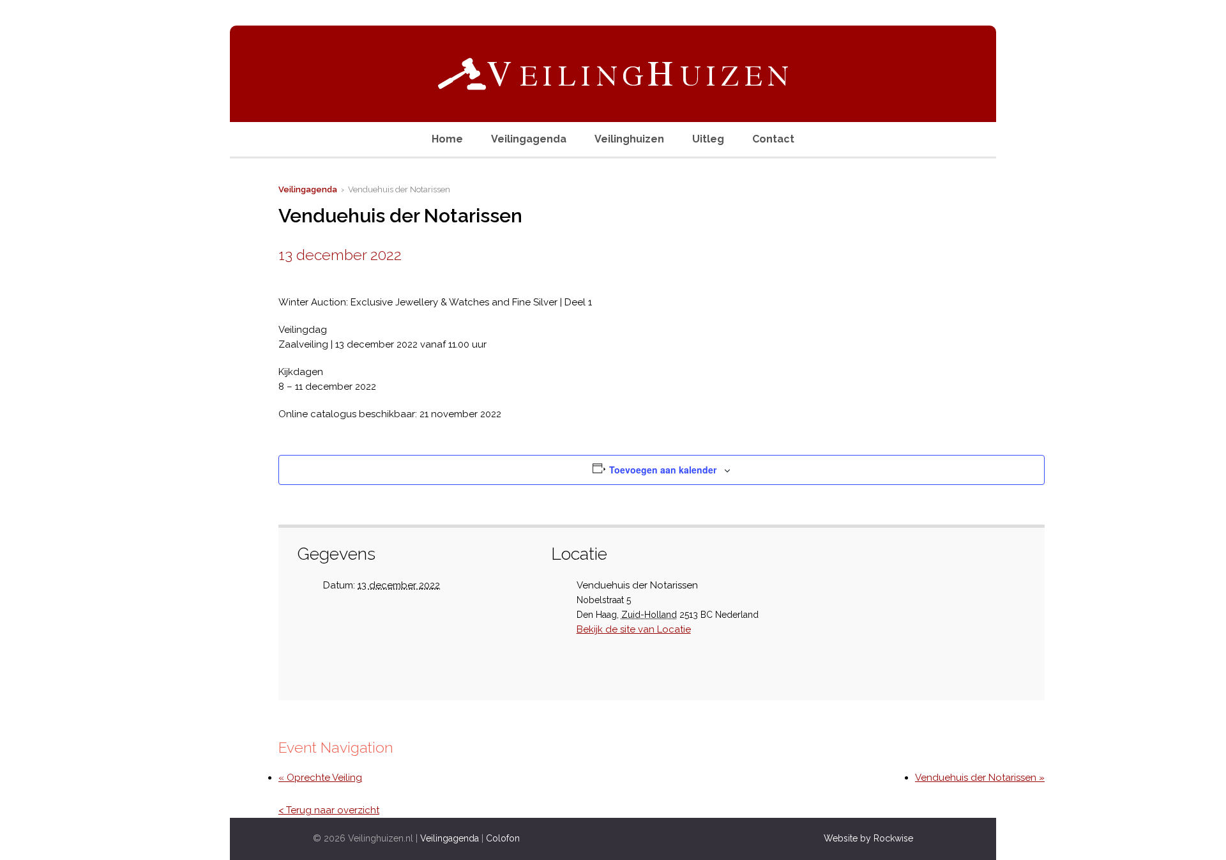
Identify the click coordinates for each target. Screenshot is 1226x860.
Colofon (503, 838)
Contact (773, 139)
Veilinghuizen (629, 139)
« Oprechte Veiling (320, 777)
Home (447, 139)
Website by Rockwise (868, 838)
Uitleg (708, 139)
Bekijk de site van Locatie (634, 629)
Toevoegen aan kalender (662, 469)
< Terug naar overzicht (328, 810)
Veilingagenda (528, 139)
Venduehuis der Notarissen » (980, 777)
